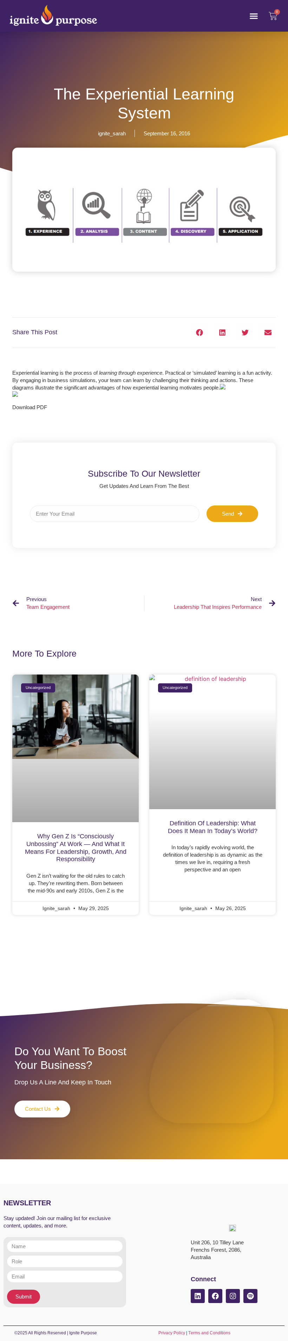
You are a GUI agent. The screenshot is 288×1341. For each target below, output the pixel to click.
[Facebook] (215, 1296)
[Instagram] (233, 1296)
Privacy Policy (171, 1332)
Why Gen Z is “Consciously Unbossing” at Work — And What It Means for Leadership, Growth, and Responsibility (75, 848)
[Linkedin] (198, 1296)
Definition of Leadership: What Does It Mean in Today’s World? (212, 827)
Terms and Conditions (209, 1332)
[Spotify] (250, 1296)
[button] (254, 15)
